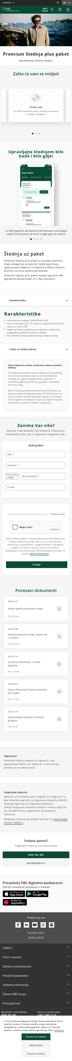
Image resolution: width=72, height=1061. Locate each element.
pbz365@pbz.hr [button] (36, 863)
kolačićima (59, 1030)
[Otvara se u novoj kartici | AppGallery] (15, 902)
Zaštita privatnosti (39, 553)
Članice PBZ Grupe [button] (14, 994)
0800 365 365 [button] (36, 854)
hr (64, 2)
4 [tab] (41, 239)
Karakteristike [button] (17, 300)
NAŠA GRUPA (45, 9)
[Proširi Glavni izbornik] (60, 10)
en (69, 2)
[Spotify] (51, 925)
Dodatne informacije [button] (16, 985)
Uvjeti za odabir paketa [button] (22, 349)
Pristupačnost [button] (11, 1003)
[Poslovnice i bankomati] (59, 3)
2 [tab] (36, 133)
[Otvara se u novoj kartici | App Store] (14, 893)
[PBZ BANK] (11, 10)
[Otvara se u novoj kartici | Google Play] (37, 893)
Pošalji (37, 564)
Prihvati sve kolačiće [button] (36, 1036)
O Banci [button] (7, 948)
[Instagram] (43, 925)
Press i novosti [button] (12, 957)
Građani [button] (7, 2)
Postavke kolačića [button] (36, 1053)
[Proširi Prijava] (68, 10)
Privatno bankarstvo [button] (15, 975)
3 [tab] (39, 133)
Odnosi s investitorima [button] (17, 966)
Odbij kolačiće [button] (36, 1045)
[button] (69, 1018)
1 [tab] (32, 133)
